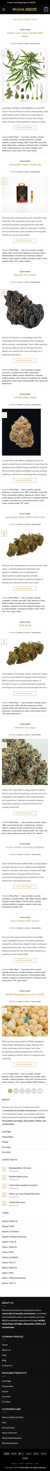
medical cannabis (8, 378)
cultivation (23, 705)
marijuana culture (32, 145)
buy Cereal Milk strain (25, 920)
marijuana (21, 145)
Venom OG (43, 381)
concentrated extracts (14, 825)
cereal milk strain (12, 975)
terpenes (11, 1082)
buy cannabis (31, 137)
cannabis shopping (16, 142)
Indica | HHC (8, 1252)
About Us (6, 1350)
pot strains (26, 148)
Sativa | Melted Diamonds (14, 1278)
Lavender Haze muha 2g (25, 164)
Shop (4, 1355)
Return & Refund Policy (12, 1417)
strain (36, 609)
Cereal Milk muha (17, 1202)
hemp (43, 600)
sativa (27, 711)
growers (21, 375)
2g (28, 250)
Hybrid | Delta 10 (10, 1221)
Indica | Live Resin (10, 1257)
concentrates (18, 253)
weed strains (32, 151)
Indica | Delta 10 (9, 1247)
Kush (28, 708)
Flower (5, 1141)
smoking (34, 148)
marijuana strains (15, 828)
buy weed (30, 969)
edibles (15, 375)
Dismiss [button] (39, 2)
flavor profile (35, 1076)
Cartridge (6, 1131)
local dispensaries (33, 603)
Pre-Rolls (6, 1152)
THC (24, 151)
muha (11, 258)
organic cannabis (20, 258)
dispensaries (12, 145)
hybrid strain (26, 498)
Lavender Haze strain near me (25, 517)
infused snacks (28, 901)
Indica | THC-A (8, 1262)
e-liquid (27, 825)
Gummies (36, 253)
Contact (29, 1464)
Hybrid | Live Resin (10, 1231)
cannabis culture (17, 373)
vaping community (19, 833)
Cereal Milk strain (25, 397)
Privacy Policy (8, 1427)
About (14, 1464)
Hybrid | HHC (8, 1226)
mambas (38, 901)
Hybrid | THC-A (9, 1241)
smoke (38, 258)
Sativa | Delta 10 (9, 1267)
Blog (4, 1360)
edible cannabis (35, 899)
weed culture (22, 980)
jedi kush (21, 708)
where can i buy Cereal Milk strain (25, 34)
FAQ (4, 1422)
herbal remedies (8, 603)
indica (12, 708)
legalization (29, 375)
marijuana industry (9, 904)
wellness (27, 261)
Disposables (7, 1136)
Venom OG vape (25, 727)
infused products (8, 256)
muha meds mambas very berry (23, 1185)
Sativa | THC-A (8, 1283)
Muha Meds (25, 30)
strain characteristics (31, 500)
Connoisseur (18, 1076)
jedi (16, 708)
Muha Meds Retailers (12, 1438)
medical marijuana (34, 606)
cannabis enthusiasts (26, 140)
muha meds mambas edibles (25, 847)
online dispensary (14, 148)
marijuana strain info (18, 606)
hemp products (35, 975)
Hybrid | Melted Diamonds (14, 1236)
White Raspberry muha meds (25, 994)
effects (37, 495)
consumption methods (15, 495)
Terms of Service (9, 1432)
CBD (26, 142)
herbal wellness (16, 901)
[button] (3, 9)
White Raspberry (39, 1082)
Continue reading (25, 128)
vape (41, 831)
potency (24, 378)
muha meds (36, 904)
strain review (17, 151)
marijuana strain (39, 978)
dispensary (27, 253)
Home (5, 1344)
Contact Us (7, 1365)
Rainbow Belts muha (18, 1176)
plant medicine (10, 609)
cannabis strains (18, 492)
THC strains (11, 611)
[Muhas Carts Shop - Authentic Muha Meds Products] (25, 9)
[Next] (40, 1091)
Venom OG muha (25, 274)
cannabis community (9, 140)
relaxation (31, 258)
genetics (11, 498)
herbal (42, 253)
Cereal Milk (33, 142)
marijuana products (24, 904)
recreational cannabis (25, 609)
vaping (20, 261)
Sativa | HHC (8, 1272)
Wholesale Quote (10, 1443)
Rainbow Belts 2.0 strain (20, 1168)
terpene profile (7, 261)
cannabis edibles (18, 899)
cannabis (40, 137)
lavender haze (20, 256)
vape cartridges (26, 1082)
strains (44, 258)
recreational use (34, 378)
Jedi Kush (25, 625)
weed (26, 503)
